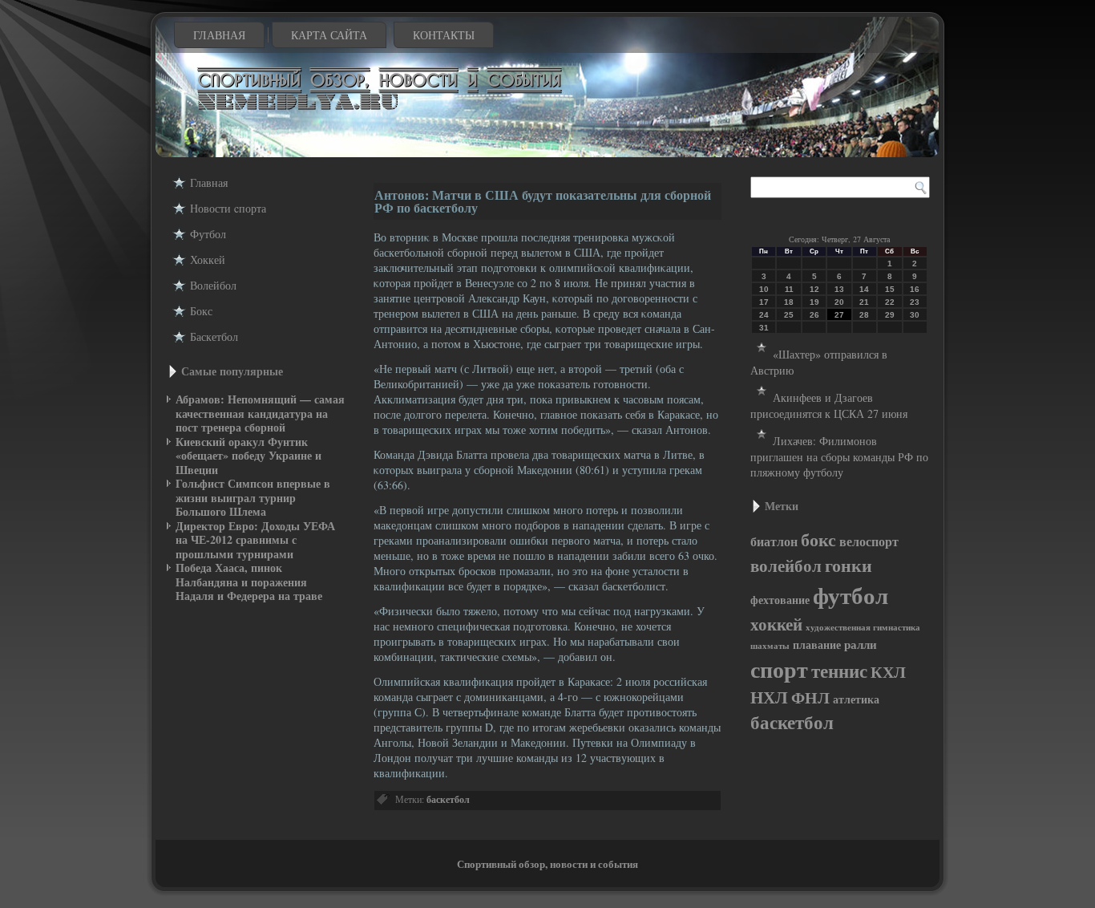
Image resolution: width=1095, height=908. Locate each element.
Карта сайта (329, 35)
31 (764, 327)
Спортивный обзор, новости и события (547, 863)
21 (864, 302)
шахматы (770, 645)
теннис (839, 670)
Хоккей (207, 259)
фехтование (780, 599)
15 (890, 289)
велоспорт (869, 541)
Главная (219, 35)
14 (864, 289)
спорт (779, 669)
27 (839, 314)
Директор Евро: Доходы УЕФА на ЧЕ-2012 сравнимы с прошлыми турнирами (255, 539)
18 (789, 302)
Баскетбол (214, 336)
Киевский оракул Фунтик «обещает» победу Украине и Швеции (248, 455)
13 (839, 289)
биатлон (774, 541)
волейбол (786, 565)
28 (864, 314)
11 (789, 289)
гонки (848, 565)
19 (814, 302)
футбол (850, 595)
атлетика (856, 699)
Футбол (208, 233)
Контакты (444, 35)
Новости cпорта (228, 208)
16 (914, 289)
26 (814, 314)
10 (764, 289)
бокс (818, 539)
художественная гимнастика (863, 627)
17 (764, 302)
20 (839, 302)
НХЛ (769, 697)
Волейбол (213, 285)
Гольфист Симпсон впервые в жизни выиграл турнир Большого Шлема (253, 497)
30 (914, 314)
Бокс (201, 310)
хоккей (776, 624)
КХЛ (888, 671)
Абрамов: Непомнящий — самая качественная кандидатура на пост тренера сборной (260, 413)
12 (814, 289)
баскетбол (448, 799)
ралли (860, 644)
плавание (817, 645)
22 (890, 302)
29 (890, 314)
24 (764, 314)
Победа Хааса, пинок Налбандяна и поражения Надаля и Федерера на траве (249, 581)
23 (914, 302)
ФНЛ (810, 697)
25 (789, 314)
